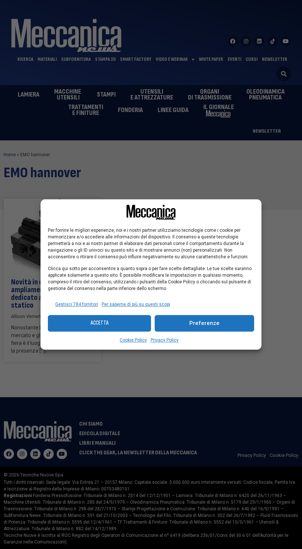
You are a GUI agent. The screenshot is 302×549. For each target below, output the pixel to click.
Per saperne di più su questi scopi (136, 304)
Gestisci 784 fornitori (76, 304)
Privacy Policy (165, 340)
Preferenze (204, 323)
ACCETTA (100, 322)
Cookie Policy (133, 340)
